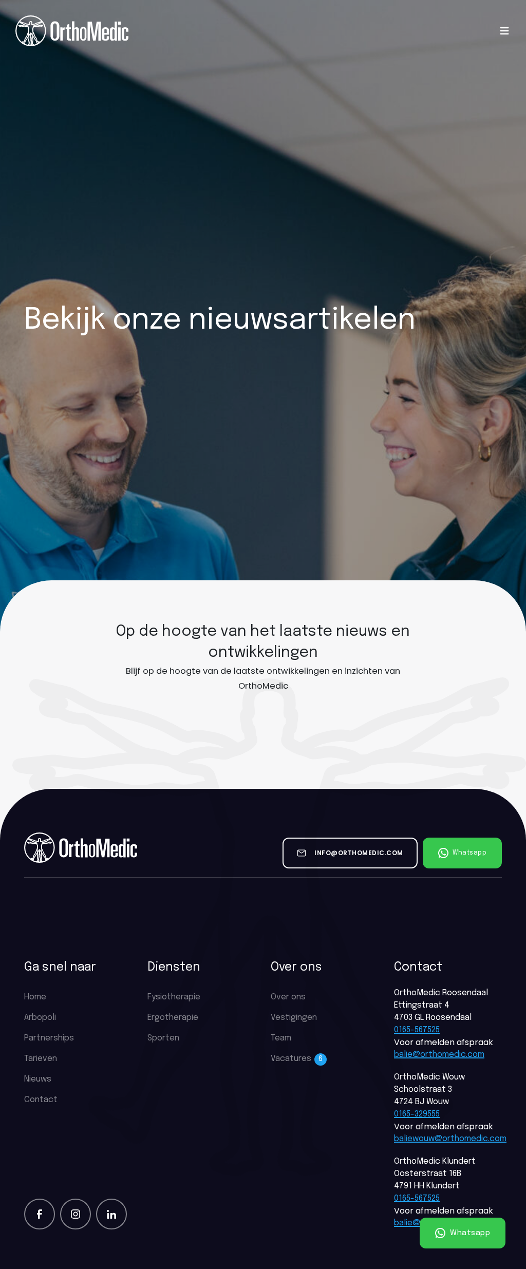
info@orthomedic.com (358, 852)
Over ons (288, 997)
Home (35, 997)
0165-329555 (417, 1114)
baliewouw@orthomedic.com (448, 1138)
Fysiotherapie (173, 997)
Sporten (163, 1038)
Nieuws (37, 1079)
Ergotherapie (172, 1017)
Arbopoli (40, 1017)
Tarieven (40, 1058)
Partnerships (49, 1038)
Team (281, 1038)
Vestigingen (294, 1017)
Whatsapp (469, 1233)
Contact (41, 1099)
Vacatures (297, 1058)
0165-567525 (417, 1030)
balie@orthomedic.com (439, 1054)
